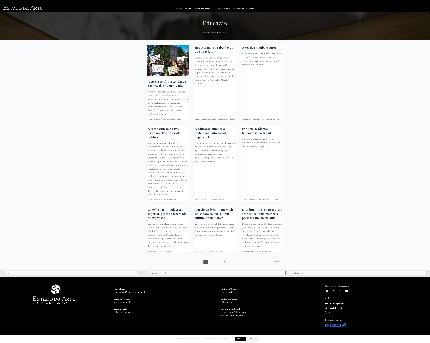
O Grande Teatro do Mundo (223, 8)
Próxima (275, 262)
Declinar (252, 339)
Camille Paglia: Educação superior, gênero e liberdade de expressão (167, 213)
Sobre (251, 8)
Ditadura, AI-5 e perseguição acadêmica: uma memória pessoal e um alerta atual (262, 213)
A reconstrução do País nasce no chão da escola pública (164, 132)
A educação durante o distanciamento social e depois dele (211, 132)
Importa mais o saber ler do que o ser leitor (214, 49)
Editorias (240, 8)
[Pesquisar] (426, 8)
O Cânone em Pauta (184, 8)
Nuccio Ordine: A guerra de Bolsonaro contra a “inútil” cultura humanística (214, 213)
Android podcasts (337, 303)
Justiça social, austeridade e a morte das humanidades (167, 83)
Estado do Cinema (202, 8)
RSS (330, 312)
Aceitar (240, 339)
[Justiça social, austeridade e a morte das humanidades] (168, 60)
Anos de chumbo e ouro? (259, 47)
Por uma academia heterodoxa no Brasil (256, 130)
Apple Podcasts (336, 308)
